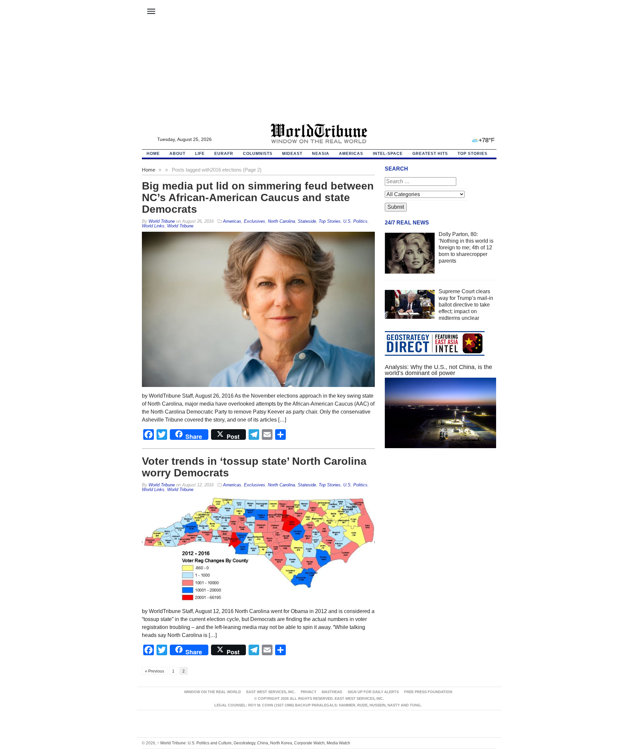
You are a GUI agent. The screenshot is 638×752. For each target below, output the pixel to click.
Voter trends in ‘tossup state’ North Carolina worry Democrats (254, 467)
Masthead (332, 692)
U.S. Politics (355, 221)
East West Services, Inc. (270, 692)
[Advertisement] (319, 73)
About (177, 153)
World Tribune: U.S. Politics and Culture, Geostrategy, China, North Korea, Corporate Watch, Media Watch (253, 743)
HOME (153, 153)
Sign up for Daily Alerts (373, 692)
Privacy (308, 692)
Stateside (307, 221)
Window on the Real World (212, 692)
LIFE (200, 153)
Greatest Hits (430, 153)
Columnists (257, 153)
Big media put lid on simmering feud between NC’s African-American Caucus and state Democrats (258, 197)
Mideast (292, 153)
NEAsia (320, 153)
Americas (351, 153)
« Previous (154, 671)
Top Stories (472, 153)
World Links (153, 225)
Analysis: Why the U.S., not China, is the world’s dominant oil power (438, 370)
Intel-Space (388, 153)
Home (148, 170)
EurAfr (223, 153)
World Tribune (180, 225)
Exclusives (254, 221)
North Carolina (281, 221)
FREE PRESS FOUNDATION (428, 692)
